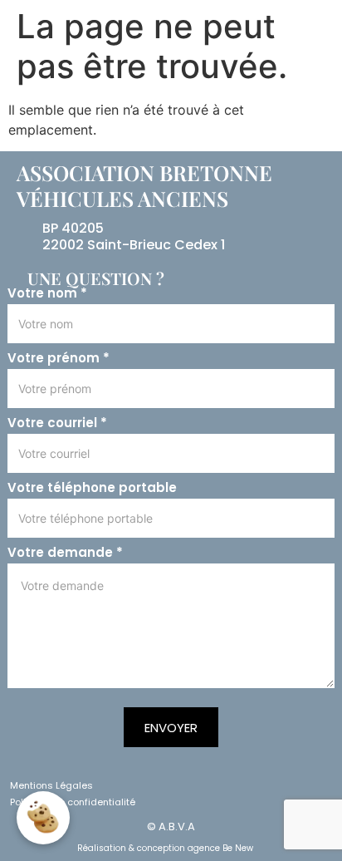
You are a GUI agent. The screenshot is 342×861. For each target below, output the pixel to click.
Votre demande (65, 552)
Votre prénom (58, 358)
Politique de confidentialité (72, 802)
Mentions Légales (51, 785)
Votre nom (47, 293)
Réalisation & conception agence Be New (165, 848)
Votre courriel (57, 423)
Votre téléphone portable (92, 487)
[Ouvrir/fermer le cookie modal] (43, 817)
